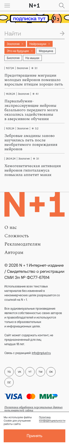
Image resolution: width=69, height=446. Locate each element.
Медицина (46, 51)
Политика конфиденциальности (52, 419)
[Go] (7, 5)
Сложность (16, 235)
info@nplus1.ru (41, 353)
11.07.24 (10, 68)
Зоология (13, 44)
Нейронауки (37, 44)
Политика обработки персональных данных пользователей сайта (33, 409)
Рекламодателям (22, 244)
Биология (13, 58)
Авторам (13, 252)
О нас (10, 227)
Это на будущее (18, 51)
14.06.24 (10, 93)
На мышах (32, 58)
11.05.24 (10, 128)
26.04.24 (10, 158)
